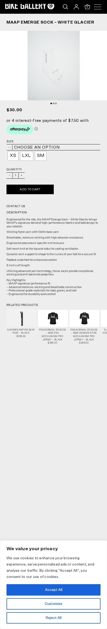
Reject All (53, 618)
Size (10, 141)
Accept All (53, 590)
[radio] (13, 155)
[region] (53, 584)
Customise (53, 604)
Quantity (14, 169)
